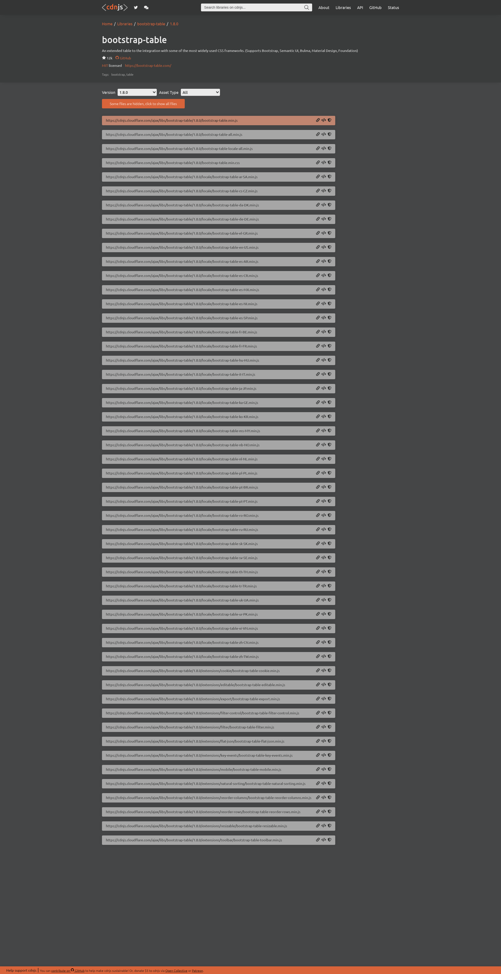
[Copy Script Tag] (323, 120)
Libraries (343, 7)
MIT (105, 65)
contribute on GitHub (68, 970)
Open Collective (176, 970)
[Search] (306, 7)
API (360, 7)
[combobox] (137, 92)
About (323, 7)
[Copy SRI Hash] (329, 120)
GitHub (375, 7)
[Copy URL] (318, 120)
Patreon (197, 970)
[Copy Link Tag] (323, 163)
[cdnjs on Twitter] (136, 7)
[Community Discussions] (146, 7)
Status (393, 7)
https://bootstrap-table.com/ (148, 65)
